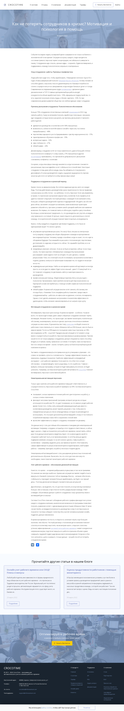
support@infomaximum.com (27, 693)
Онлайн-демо (75, 689)
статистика (70, 324)
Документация (70, 5)
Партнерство (108, 676)
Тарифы (83, 5)
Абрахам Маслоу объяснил (69, 81)
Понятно (86, 708)
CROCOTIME (12, 668)
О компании (56, 5)
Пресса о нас (108, 683)
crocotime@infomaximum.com (28, 689)
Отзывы (44, 5)
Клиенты (73, 692)
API (88, 676)
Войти (117, 5)
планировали (73, 112)
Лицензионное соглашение (108, 699)
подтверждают (66, 89)
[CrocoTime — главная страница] (13, 5)
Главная (73, 672)
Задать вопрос (91, 683)
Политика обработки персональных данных (111, 688)
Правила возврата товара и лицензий (77, 684)
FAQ (88, 679)
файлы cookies (46, 708)
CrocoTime (82, 370)
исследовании (36, 157)
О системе (34, 5)
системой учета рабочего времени (63, 528)
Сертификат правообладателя (109, 693)
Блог (105, 679)
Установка (90, 672)
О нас (105, 672)
